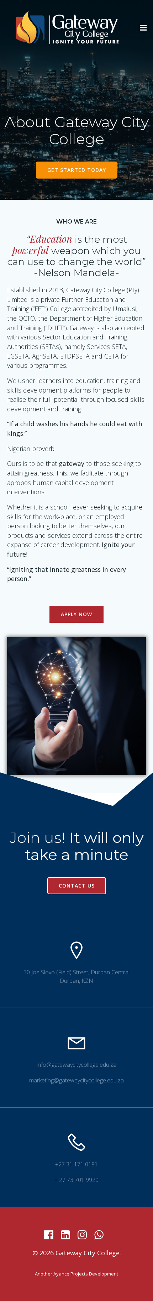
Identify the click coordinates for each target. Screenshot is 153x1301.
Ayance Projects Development (85, 1274)
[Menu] (143, 28)
